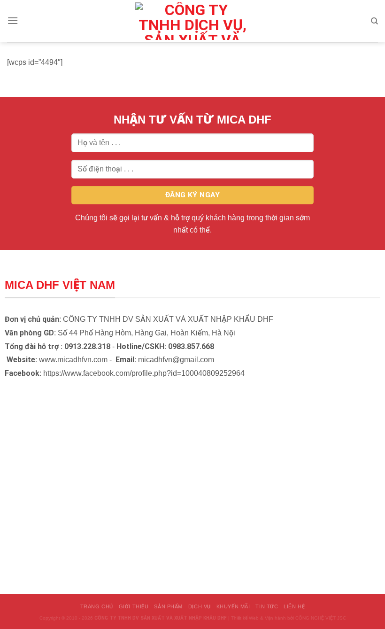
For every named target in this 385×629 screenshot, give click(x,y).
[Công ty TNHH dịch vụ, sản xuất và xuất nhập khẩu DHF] (192, 21)
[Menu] (12, 20)
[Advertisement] (192, 563)
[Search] (374, 21)
